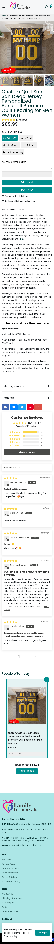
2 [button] (23, 656)
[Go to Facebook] (5, 407)
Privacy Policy (8, 864)
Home (3, 16)
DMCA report (8, 902)
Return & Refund (9, 877)
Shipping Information (12, 898)
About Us (6, 859)
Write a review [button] (27, 452)
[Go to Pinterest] (30, 407)
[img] (10, 478)
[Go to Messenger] (14, 407)
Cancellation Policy (11, 881)
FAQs (4, 907)
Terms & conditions (11, 868)
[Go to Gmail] (38, 407)
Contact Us (7, 894)
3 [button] (28, 656)
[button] (9, 120)
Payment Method (10, 872)
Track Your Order (10, 911)
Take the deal (27, 771)
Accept (42, 932)
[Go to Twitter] (22, 407)
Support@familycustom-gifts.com (25, 845)
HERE (21, 239)
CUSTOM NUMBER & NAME (14, 162)
